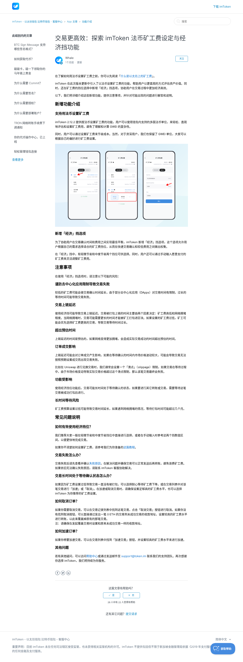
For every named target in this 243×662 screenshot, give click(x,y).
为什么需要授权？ (25, 103)
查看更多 (18, 159)
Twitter (63, 573)
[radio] (111, 595)
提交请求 (131, 614)
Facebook (57, 573)
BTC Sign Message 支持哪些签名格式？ (30, 47)
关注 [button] (181, 58)
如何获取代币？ (24, 59)
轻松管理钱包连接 (25, 151)
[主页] (15, 8)
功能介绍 (87, 21)
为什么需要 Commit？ (28, 83)
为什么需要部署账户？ (28, 113)
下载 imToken (222, 6)
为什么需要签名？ (25, 93)
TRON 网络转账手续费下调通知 (29, 125)
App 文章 (72, 21)
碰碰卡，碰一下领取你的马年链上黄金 (29, 71)
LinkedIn (68, 573)
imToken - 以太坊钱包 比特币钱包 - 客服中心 (37, 21)
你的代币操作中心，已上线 (29, 139)
